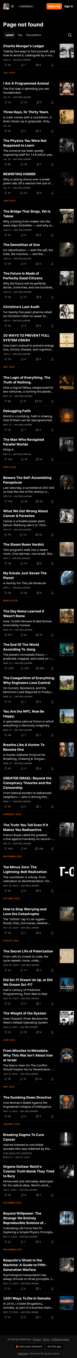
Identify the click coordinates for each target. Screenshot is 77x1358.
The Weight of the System (24, 1013)
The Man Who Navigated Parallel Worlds (23, 442)
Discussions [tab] (33, 35)
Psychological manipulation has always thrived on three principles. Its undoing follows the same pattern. (28, 1277)
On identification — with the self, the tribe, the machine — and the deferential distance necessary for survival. (28, 252)
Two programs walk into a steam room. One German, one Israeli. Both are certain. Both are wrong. (28, 552)
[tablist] (23, 35)
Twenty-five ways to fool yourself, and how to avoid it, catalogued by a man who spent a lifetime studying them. (29, 53)
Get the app (54, 1346)
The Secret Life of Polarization (28, 951)
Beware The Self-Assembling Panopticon (27, 480)
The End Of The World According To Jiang (21, 647)
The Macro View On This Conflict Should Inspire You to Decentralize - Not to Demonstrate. (27, 1067)
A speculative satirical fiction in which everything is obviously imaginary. (28, 723)
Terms (46, 1339)
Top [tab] (20, 35)
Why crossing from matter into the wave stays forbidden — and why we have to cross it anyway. (28, 223)
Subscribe (54, 6)
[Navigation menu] (8, 6)
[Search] (70, 35)
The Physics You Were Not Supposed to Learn (25, 143)
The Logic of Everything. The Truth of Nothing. (26, 380)
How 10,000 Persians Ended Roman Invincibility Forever (27, 623)
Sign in (68, 6)
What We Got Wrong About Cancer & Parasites (25, 513)
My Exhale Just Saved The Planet (25, 575)
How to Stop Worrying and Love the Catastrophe (24, 911)
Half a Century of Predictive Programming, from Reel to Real (25, 992)
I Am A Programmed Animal (26, 83)
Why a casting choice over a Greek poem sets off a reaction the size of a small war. (28, 181)
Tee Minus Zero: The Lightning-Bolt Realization (25, 869)
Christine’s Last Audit (21, 307)
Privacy (37, 1339)
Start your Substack (30, 1346)
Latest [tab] (10, 35)
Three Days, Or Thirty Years (25, 112)
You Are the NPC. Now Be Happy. (23, 713)
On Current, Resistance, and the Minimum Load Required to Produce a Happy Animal (28, 690)
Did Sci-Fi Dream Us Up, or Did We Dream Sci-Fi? (28, 982)
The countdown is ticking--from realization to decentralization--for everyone (26, 879)
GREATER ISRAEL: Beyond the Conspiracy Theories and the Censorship (27, 783)
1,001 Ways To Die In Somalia (27, 1298)
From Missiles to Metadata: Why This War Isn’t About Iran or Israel (28, 1055)
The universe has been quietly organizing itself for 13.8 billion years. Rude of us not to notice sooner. (29, 152)
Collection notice (60, 1339)
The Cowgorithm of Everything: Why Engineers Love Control (29, 680)
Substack (22, 1353)
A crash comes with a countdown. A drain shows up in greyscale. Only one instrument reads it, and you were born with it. (27, 119)
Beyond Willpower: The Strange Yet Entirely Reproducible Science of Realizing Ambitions (23, 1218)
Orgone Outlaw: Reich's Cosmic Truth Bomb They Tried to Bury (28, 1171)
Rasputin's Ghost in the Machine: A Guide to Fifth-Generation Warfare (25, 1265)
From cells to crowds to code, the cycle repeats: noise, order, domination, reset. (25, 958)
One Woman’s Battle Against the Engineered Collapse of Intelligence (27, 1104)
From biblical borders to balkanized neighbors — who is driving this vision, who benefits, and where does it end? (28, 795)
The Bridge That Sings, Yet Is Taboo (27, 213)
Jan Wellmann (22, 59)
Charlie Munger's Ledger (23, 46)
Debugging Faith (17, 411)
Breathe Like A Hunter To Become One (23, 747)
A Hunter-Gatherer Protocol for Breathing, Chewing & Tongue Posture (24, 757)
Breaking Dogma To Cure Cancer (23, 1137)
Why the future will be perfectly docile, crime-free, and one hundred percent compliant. (27, 285)
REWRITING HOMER (19, 174)
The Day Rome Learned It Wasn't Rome (23, 613)
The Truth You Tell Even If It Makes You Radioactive (25, 827)
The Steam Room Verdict (23, 544)
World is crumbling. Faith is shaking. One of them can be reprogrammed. (28, 418)
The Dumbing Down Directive (27, 1097)
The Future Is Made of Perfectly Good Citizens (23, 275)
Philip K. (8, 449)
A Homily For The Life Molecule (24, 583)
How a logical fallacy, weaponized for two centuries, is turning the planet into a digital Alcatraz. (28, 389)
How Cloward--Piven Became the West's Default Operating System (25, 1020)
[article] (38, 55)
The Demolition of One (21, 245)
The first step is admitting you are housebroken (26, 90)
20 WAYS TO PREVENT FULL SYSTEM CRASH (26, 337)
